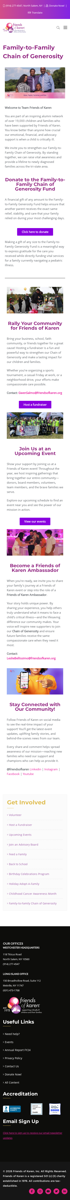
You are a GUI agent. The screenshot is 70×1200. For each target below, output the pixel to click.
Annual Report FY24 (18, 1050)
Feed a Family (18, 854)
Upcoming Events (20, 834)
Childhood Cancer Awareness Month (33, 894)
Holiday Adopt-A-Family (24, 884)
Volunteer (15, 815)
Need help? (12, 1034)
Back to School (18, 864)
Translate (36, 12)
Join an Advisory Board (23, 844)
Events (9, 1042)
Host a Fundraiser (20, 825)
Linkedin (35, 769)
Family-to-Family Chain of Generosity (33, 903)
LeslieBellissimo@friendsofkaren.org (31, 658)
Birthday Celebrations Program (29, 874)
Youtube (28, 774)
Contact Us (12, 1066)
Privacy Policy (13, 1058)
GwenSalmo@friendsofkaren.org (40, 393)
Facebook (13, 774)
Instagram (51, 769)
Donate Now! (57, 5)
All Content (12, 1082)
